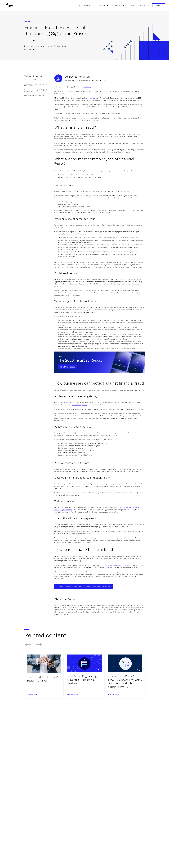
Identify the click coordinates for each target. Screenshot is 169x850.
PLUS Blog (88, 87)
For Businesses (100, 5)
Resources (143, 5)
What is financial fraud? (31, 80)
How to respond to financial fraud (34, 95)
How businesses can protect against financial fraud (35, 90)
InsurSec (67, 607)
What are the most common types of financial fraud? (35, 84)
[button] (28, 644)
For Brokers (83, 5)
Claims (132, 5)
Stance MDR (117, 5)
